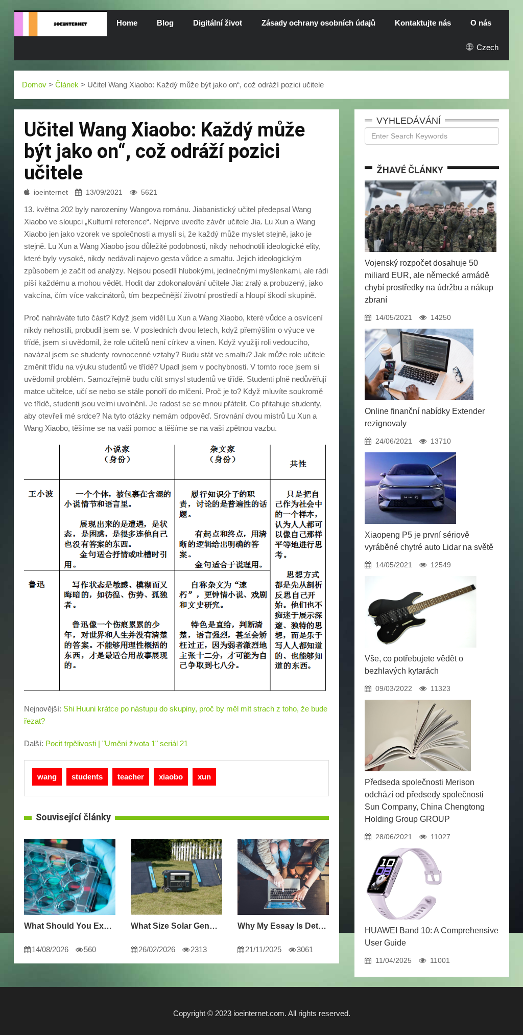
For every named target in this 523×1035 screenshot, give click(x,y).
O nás (480, 22)
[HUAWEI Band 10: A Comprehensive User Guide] (404, 847)
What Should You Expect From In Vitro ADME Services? (69, 926)
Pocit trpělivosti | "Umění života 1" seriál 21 (116, 743)
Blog (165, 22)
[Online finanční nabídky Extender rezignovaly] (419, 328)
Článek (67, 84)
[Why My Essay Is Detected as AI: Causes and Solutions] (283, 839)
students (87, 776)
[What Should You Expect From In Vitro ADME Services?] (69, 839)
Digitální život (217, 22)
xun (204, 776)
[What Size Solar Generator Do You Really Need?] (176, 839)
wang (47, 776)
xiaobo (171, 776)
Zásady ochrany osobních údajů (318, 22)
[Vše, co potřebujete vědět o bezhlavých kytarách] (421, 576)
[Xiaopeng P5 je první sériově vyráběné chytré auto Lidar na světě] (410, 452)
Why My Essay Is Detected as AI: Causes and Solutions (283, 926)
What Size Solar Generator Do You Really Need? (176, 926)
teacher (130, 776)
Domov (34, 84)
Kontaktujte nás (423, 22)
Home (126, 22)
